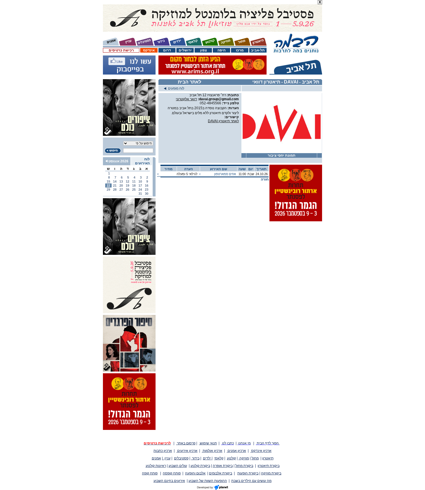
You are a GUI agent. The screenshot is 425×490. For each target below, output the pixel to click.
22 (108, 185)
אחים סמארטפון (225, 174)
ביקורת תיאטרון (269, 466)
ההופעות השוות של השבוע (208, 481)
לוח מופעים (175, 88)
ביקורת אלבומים (220, 473)
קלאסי (218, 458)
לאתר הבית (189, 81)
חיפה (221, 50)
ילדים (207, 458)
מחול (255, 458)
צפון (203, 50)
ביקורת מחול (244, 466)
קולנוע (231, 458)
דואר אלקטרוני (186, 99)
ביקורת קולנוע (200, 466)
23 (146, 189)
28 (115, 189)
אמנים (156, 458)
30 (146, 193)
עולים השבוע (178, 466)
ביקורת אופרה (223, 466)
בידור (195, 458)
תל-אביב (258, 50)
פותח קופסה (172, 473)
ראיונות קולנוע (156, 466)
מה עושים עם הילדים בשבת (251, 481)
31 (140, 193)
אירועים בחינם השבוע (169, 481)
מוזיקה (244, 458)
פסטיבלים (181, 458)
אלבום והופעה (195, 473)
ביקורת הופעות (247, 473)
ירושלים (185, 50)
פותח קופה (150, 473)
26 (127, 189)
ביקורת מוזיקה (271, 473)
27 (121, 189)
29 (108, 189)
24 (140, 189)
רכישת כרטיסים (121, 50)
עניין (167, 458)
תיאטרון (268, 458)
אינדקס (149, 50)
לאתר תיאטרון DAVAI (223, 121)
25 (134, 189)
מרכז (240, 50)
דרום (167, 50)
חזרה (265, 179)
